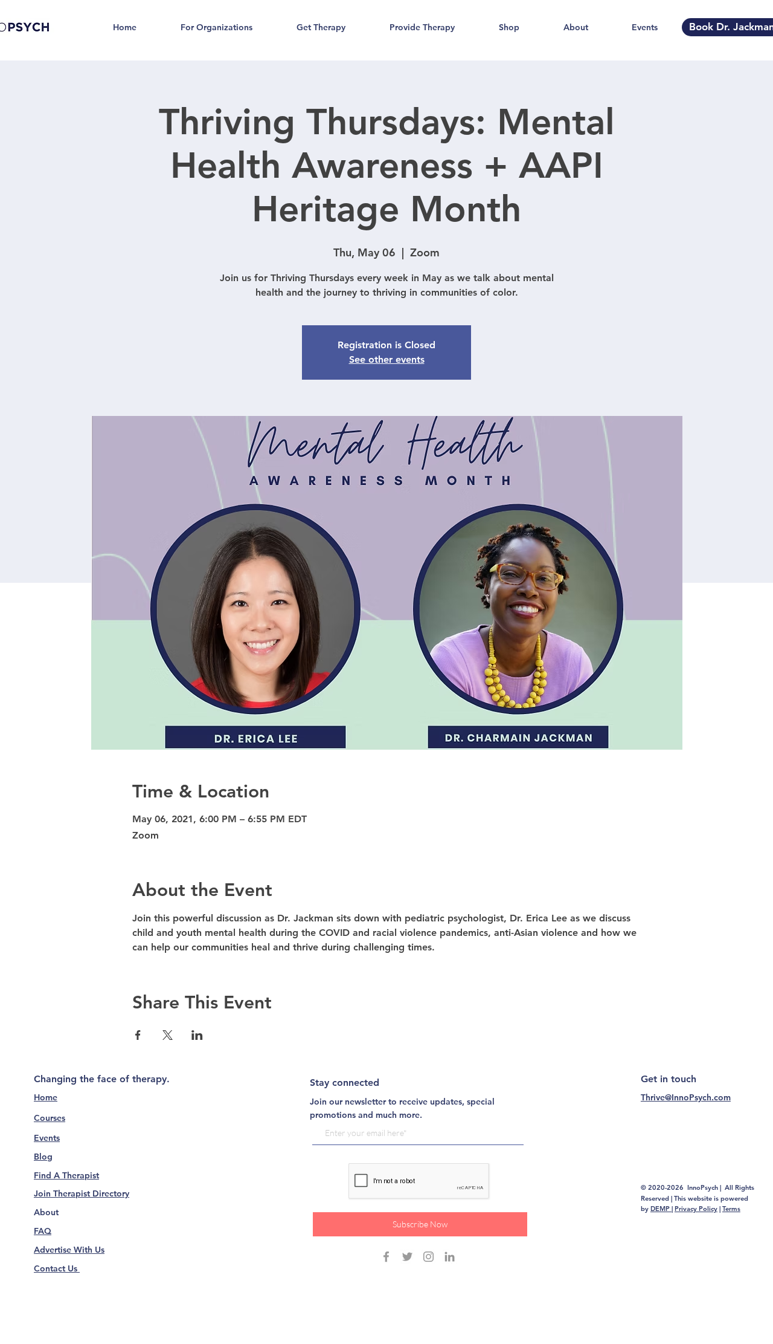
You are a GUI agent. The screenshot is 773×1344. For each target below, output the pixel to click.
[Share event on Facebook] (138, 1035)
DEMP (661, 1208)
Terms (731, 1208)
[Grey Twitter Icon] (407, 1257)
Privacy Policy (696, 1208)
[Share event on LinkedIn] (197, 1035)
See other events (387, 359)
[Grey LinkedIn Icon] (450, 1257)
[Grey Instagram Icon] (428, 1257)
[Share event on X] (167, 1035)
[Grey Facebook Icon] (386, 1257)
